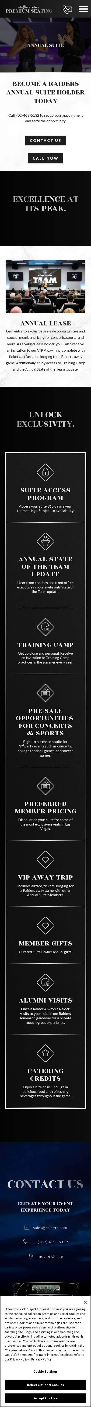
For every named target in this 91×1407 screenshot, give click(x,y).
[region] (45, 1351)
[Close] (85, 1302)
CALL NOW (46, 158)
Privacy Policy (41, 1359)
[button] (83, 8)
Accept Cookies (45, 1398)
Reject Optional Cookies (45, 1385)
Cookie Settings (45, 1371)
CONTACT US (45, 140)
